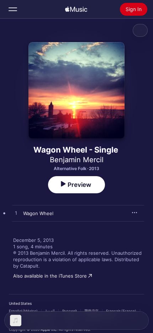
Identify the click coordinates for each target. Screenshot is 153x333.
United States (20, 303)
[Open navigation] (13, 9)
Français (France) (121, 311)
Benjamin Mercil (77, 159)
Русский (69, 311)
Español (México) (23, 311)
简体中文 (91, 311)
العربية (50, 311)
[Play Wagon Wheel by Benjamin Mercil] (16, 213)
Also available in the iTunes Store (50, 276)
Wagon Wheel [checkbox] (38, 213)
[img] (76, 9)
